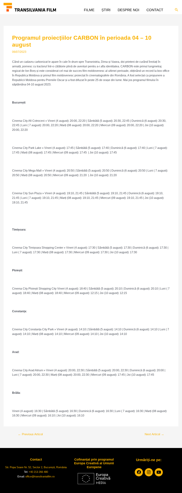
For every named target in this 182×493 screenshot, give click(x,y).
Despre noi (128, 9)
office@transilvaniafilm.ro (40, 476)
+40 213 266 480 (38, 471)
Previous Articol (30, 434)
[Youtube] (159, 472)
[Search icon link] (176, 9)
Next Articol (154, 434)
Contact (154, 9)
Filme (89, 9)
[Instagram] (149, 472)
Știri (106, 9)
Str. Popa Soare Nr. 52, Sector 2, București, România (36, 467)
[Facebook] (139, 472)
